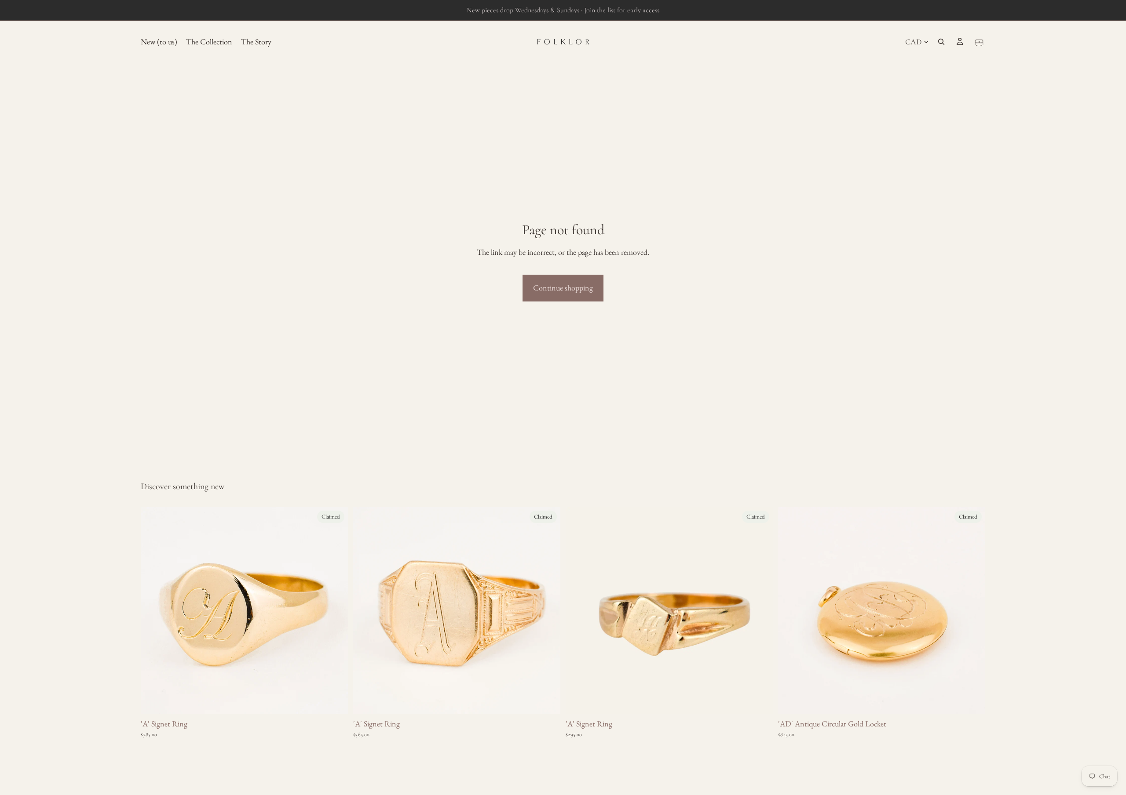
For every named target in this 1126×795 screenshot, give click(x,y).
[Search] (941, 41)
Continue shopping (563, 288)
